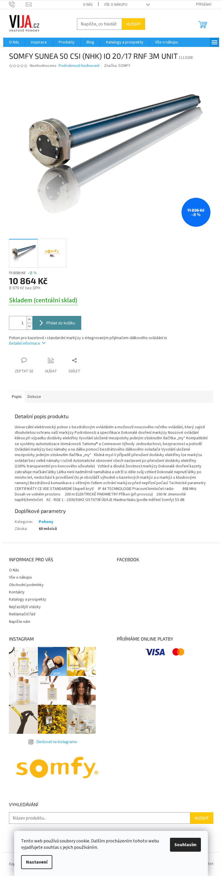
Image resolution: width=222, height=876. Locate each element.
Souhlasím (185, 845)
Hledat (133, 23)
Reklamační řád (22, 614)
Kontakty (17, 592)
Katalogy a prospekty (27, 599)
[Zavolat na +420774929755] (17, 4)
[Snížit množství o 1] (29, 326)
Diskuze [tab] (34, 397)
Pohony (46, 522)
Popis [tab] (17, 397)
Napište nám (19, 622)
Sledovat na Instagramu (56, 742)
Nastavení (36, 862)
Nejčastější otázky (25, 607)
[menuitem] (14, 42)
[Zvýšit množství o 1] (29, 319)
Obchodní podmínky (26, 585)
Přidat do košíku (60, 322)
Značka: (117, 66)
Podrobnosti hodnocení (79, 66)
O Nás (87, 4)
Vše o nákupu (115, 4)
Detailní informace (24, 343)
